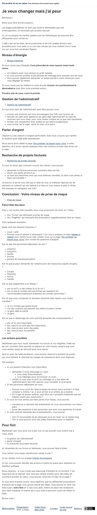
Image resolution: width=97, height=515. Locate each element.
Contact (54, 508)
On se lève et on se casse (14, 3)
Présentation (23, 507)
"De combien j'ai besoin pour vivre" (50, 143)
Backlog (78, 508)
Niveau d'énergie (15, 60)
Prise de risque (14, 200)
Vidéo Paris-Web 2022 (40, 508)
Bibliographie (8, 508)
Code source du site (66, 508)
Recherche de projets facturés (21, 160)
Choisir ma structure (42, 458)
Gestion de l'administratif (19, 104)
